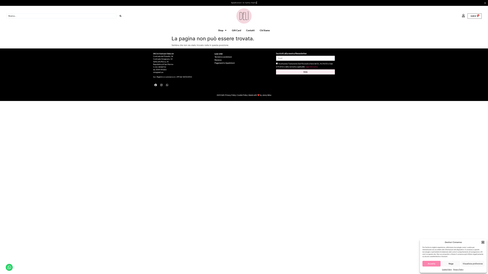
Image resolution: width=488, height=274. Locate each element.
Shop (220, 30)
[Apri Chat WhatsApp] (9, 267)
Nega (451, 263)
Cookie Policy (447, 269)
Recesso (218, 60)
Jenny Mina (266, 95)
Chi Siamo (265, 30)
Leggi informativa (311, 67)
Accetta (431, 263)
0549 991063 (161, 69)
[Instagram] (161, 85)
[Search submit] (120, 16)
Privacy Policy (458, 269)
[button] (483, 242)
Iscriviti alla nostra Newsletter (291, 53)
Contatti (250, 30)
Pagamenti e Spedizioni (225, 63)
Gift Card (236, 30)
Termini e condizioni (223, 57)
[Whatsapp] (485, 3)
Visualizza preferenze (473, 263)
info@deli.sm (158, 72)
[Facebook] (155, 85)
